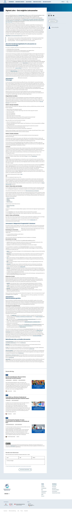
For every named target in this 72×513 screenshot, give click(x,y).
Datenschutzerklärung (12, 510)
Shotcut (8, 199)
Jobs (18, 510)
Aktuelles (42, 486)
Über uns (42, 496)
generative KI (54, 488)
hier (26, 156)
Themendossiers (44, 491)
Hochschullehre (54, 491)
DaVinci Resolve (9, 201)
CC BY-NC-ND (11, 357)
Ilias (7, 319)
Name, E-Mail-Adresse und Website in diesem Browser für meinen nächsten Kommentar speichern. (19, 466)
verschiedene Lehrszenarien (11, 342)
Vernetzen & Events (37, 1)
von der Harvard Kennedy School (14, 35)
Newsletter (26, 510)
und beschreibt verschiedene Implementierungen (26, 319)
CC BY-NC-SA (22, 342)
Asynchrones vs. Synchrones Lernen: (12, 354)
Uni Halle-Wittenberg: (9, 341)
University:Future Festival (56, 492)
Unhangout (9, 264)
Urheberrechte (32, 219)
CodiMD (8, 285)
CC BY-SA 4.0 (12, 445)
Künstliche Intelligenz (55, 489)
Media (42, 494)
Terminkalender (43, 488)
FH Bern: (7, 347)
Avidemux (8, 200)
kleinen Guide (22, 266)
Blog (42, 489)
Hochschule (54, 486)
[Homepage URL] (5, 1)
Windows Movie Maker (10, 198)
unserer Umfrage (18, 68)
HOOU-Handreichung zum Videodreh (32, 190)
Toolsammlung (25, 62)
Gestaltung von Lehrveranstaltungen (25, 325)
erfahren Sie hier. (23, 327)
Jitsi (7, 257)
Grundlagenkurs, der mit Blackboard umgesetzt (32, 324)
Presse (22, 510)
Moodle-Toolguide (39, 316)
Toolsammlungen (21, 15)
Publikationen (43, 492)
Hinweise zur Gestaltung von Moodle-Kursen (24, 316)
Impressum (5, 510)
